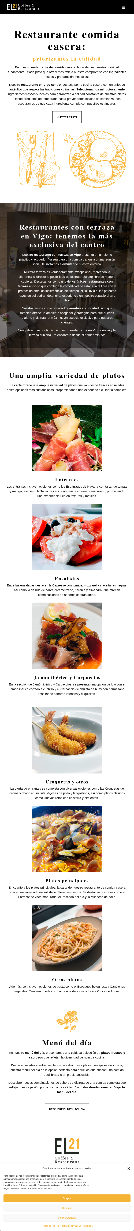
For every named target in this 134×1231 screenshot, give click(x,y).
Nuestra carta (67, 117)
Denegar (67, 1208)
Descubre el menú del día (67, 1109)
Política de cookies (50, 1226)
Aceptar (67, 1198)
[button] (129, 1168)
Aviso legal (88, 1226)
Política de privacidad (71, 1226)
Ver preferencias (67, 1217)
